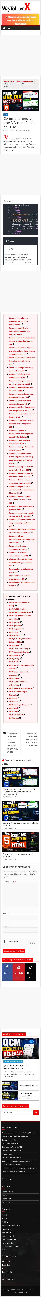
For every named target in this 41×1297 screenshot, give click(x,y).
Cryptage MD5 (7, 1154)
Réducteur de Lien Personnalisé (13, 1172)
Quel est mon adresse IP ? (11, 1165)
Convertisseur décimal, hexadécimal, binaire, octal (20, 1133)
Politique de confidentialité (12, 1225)
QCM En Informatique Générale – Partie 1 (15, 1067)
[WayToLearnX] (4, 27)
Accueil (4, 1215)
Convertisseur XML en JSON (12, 1158)
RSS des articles (7, 1243)
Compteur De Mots (9, 1140)
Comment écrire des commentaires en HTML (19, 855)
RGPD (4, 1249)
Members (5, 1275)
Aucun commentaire (23, 130)
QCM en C (13, 698)
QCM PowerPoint (16, 715)
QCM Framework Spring (19, 652)
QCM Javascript (15, 655)
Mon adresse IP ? (8, 1279)
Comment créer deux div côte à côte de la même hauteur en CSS (22, 341)
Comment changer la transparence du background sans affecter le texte (21, 433)
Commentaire (9, 881)
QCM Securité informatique (20, 688)
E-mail (6, 926)
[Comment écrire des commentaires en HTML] (20, 833)
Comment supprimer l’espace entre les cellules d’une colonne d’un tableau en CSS (22, 351)
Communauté (7, 1272)
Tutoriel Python (7, 1202)
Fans (7, 975)
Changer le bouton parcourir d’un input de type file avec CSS (21, 562)
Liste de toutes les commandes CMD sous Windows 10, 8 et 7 (27, 1095)
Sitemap (5, 1218)
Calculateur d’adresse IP (10, 1143)
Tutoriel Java (6, 1199)
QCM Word (13, 708)
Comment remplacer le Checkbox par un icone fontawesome (18, 321)
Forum (4, 1268)
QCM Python (14, 645)
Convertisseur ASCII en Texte (12, 1150)
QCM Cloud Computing (18, 649)
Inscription (6, 1261)
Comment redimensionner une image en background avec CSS (22, 522)
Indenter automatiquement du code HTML (17, 1161)
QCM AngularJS (15, 629)
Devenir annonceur (9, 1240)
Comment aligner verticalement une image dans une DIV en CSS (21, 539)
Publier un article (8, 1236)
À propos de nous (8, 1232)
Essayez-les (20, 23)
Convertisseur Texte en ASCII (12, 1147)
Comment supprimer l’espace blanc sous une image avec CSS (21, 423)
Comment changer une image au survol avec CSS (31, 739)
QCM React (13, 632)
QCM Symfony (15, 625)
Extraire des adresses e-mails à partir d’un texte (19, 1168)
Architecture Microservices (28, 1086)
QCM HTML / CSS (15, 635)
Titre (9, 248)
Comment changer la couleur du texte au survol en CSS (12, 742)
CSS (35, 81)
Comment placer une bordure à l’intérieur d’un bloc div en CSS (22, 361)
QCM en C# (13, 701)
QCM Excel (13, 711)
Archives (5, 1222)
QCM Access (14, 718)
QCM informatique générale (13, 1061)
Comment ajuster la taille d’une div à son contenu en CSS (20, 499)
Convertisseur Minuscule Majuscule (15, 1136)
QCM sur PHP (14, 622)
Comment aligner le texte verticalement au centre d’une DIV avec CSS (21, 489)
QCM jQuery (14, 658)
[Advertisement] (20, 55)
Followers (30, 975)
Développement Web (24, 81)
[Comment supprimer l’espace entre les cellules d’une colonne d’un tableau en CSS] (20, 768)
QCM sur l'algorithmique (19, 705)
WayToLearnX (9, 81)
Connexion (6, 1265)
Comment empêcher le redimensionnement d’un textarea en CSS (19, 331)
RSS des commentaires (10, 1247)
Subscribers (19, 975)
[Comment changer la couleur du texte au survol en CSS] (20, 802)
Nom (5, 913)
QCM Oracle (14, 662)
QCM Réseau (14, 678)
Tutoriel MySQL (7, 1192)
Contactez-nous (7, 1229)
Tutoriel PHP (6, 1195)
